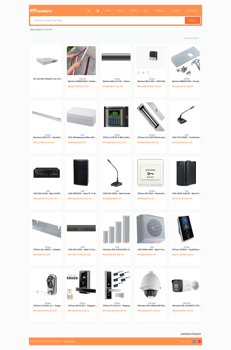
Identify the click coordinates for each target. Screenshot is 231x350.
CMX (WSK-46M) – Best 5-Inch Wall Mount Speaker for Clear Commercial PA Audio (152, 249)
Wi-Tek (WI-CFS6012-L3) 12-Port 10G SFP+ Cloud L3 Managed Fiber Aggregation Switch (47, 79)
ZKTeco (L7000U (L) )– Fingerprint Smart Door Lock (47, 305)
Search (192, 20)
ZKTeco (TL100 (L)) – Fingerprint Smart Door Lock (117, 305)
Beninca (82, 79)
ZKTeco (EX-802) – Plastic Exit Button (152, 193)
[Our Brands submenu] (200, 10)
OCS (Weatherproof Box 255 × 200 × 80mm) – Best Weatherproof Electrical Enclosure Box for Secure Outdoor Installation (82, 137)
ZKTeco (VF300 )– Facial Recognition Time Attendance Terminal (186, 249)
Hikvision (152, 303)
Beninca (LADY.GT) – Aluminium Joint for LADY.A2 (47, 137)
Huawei (38, 29)
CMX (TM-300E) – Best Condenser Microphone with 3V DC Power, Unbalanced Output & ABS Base (117, 193)
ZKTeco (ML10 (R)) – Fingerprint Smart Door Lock (82, 305)
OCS (82, 135)
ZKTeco (117, 79)
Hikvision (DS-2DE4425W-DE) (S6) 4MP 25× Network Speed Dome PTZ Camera (152, 305)
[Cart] (88, 10)
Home (32, 29)
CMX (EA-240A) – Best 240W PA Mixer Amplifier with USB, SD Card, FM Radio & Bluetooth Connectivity (47, 193)
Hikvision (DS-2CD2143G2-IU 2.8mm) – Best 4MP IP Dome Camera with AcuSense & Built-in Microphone (117, 249)
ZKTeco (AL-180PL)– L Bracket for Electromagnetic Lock (47, 249)
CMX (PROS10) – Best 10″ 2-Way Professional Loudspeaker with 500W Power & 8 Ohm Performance (82, 193)
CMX (187, 135)
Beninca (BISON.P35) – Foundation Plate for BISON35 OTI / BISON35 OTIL (186, 81)
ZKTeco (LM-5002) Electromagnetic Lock (152, 137)
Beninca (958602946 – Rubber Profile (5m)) (82, 81)
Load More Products (191, 333)
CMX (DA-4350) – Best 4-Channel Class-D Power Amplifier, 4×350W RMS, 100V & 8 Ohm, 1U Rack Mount (82, 249)
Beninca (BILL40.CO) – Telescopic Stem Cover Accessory (117, 81)
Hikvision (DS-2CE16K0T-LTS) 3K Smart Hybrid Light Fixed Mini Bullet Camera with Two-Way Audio (186, 305)
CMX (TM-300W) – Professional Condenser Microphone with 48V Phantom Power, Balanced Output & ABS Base (186, 137)
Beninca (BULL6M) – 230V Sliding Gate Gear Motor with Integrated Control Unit (152, 81)
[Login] (97, 10)
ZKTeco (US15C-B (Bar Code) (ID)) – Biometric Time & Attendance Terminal (117, 137)
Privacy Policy (69, 341)
